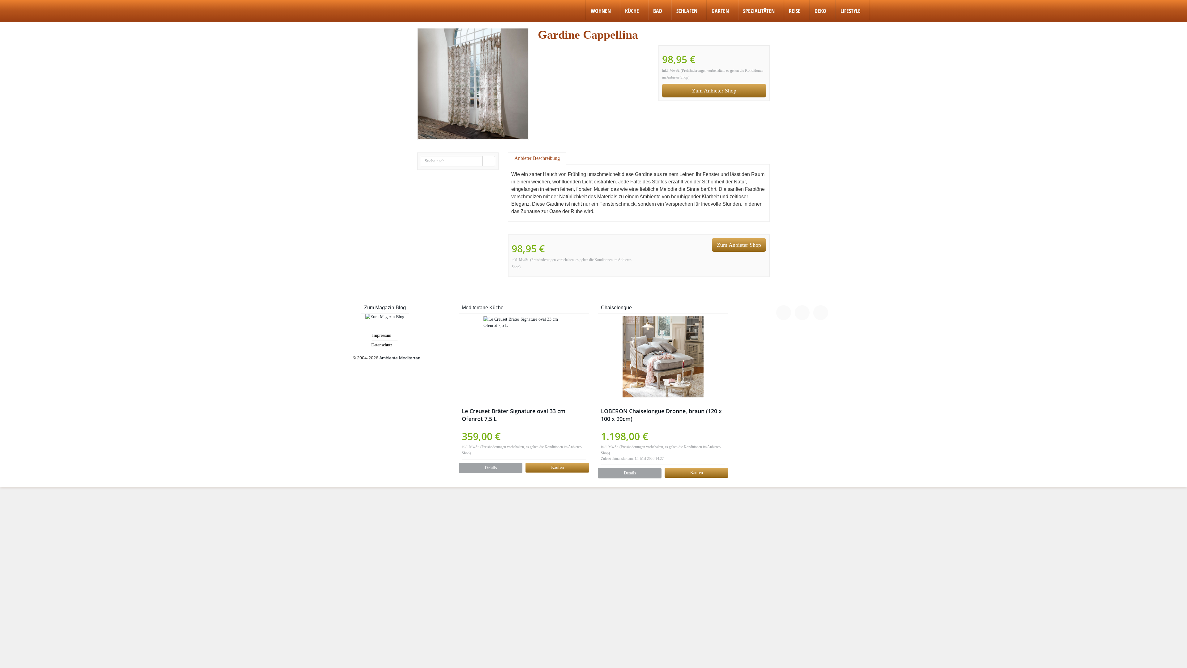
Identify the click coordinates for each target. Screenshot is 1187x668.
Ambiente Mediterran (399, 357)
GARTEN (720, 11)
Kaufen (557, 467)
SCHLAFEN (686, 11)
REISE (794, 11)
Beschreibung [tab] (546, 158)
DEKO (820, 11)
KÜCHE (632, 11)
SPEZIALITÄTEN (759, 11)
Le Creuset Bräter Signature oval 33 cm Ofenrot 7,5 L (513, 414)
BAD (657, 11)
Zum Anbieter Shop (714, 91)
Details (491, 467)
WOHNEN (601, 11)
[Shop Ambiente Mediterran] (319, 7)
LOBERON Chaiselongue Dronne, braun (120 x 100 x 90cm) (661, 414)
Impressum (381, 335)
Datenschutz (381, 345)
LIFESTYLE (850, 11)
